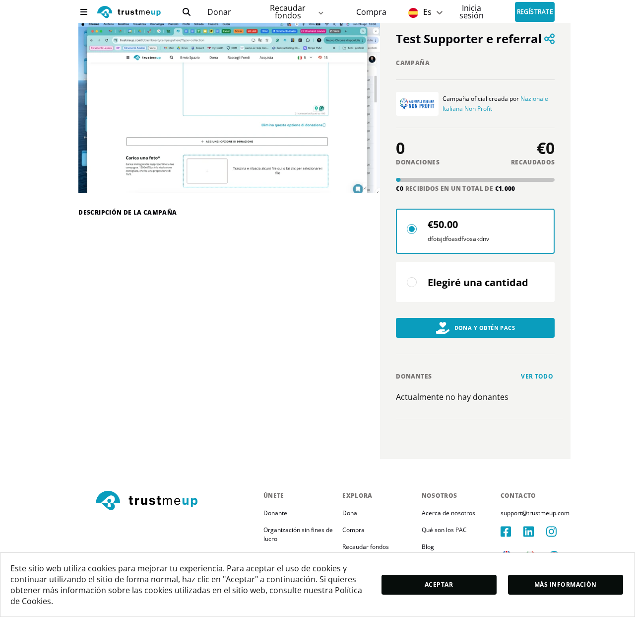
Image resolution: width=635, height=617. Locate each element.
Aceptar (439, 584)
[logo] (129, 13)
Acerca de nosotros (448, 513)
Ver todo (537, 376)
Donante (275, 513)
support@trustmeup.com (535, 513)
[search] (186, 12)
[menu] (83, 12)
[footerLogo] (175, 501)
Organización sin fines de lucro (298, 534)
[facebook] (512, 532)
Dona (349, 513)
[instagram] (557, 532)
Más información (565, 584)
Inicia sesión (471, 11)
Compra (371, 12)
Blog (428, 546)
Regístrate (535, 12)
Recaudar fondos (288, 11)
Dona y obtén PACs (484, 327)
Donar (219, 12)
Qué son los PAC (444, 530)
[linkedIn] (534, 532)
